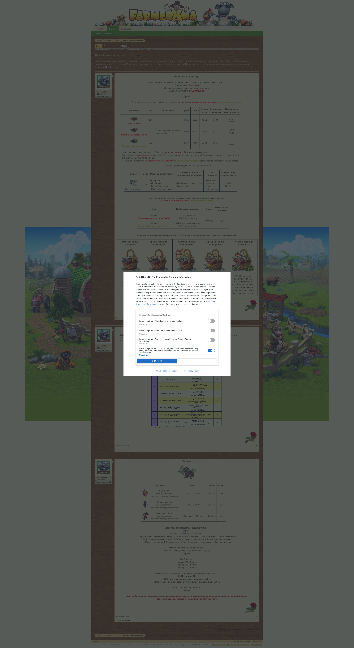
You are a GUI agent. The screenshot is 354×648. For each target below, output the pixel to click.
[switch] (211, 321)
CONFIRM (157, 361)
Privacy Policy (193, 371)
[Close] (224, 277)
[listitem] (177, 314)
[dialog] (177, 324)
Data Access (177, 371)
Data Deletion (161, 371)
